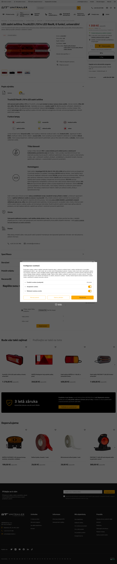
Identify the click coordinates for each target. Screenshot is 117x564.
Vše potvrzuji (82, 297)
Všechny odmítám (58, 297)
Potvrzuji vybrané (34, 297)
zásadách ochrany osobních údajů (49, 272)
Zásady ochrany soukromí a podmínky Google (38, 274)
